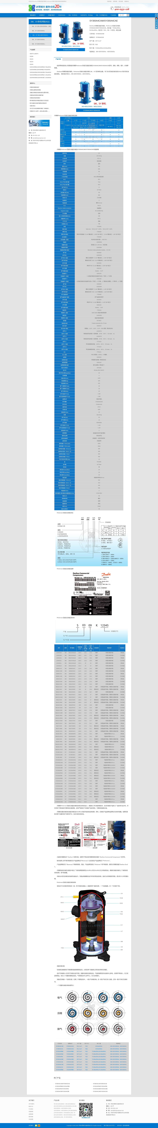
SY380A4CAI (59, 1049)
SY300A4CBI (59, 1062)
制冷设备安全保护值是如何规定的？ (38, 103)
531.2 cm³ (79, 1046)
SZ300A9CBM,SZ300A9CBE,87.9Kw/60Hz (40, 72)
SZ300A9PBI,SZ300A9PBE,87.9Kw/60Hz (40, 69)
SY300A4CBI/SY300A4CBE (62, 1091)
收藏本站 (126, 1)
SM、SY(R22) (72, 15)
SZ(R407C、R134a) (86, 15)
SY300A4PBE (70, 1051)
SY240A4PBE (70, 1069)
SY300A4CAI (59, 1067)
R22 (86, 1046)
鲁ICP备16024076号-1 (109, 1125)
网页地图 (121, 1)
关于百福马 (31, 1104)
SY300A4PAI (59, 1056)
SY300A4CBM (59, 1059)
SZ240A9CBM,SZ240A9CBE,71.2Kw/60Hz (40, 77)
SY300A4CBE (70, 1059)
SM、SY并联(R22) (101, 15)
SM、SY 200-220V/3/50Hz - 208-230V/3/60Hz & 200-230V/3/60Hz (40, 27)
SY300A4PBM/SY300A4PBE (62, 1086)
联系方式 (31, 1106)
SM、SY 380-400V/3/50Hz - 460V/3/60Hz (39, 35)
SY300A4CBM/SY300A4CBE (100, 1088)
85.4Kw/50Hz (99, 1046)
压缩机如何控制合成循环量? (37, 95)
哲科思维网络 (126, 1125)
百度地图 (109, 1)
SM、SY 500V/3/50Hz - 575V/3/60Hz (37, 44)
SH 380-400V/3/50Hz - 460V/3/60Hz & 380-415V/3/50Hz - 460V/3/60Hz (65, 1108)
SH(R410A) (61, 15)
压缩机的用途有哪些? (35, 98)
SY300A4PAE (70, 1054)
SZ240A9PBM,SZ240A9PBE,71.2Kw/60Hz (40, 75)
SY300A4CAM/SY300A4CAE (100, 1091)
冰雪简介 (42, 15)
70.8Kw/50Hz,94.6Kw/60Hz (99, 1051)
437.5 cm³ (79, 1051)
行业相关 (113, 15)
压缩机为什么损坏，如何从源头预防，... (39, 111)
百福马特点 (32, 106)
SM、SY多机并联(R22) (40, 22)
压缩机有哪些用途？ (35, 87)
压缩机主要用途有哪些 (35, 90)
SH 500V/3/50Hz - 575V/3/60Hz (62, 1112)
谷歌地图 (115, 1)
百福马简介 (51, 15)
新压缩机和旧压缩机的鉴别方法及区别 (39, 100)
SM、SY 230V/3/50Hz (38, 30)
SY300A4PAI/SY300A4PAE (62, 1088)
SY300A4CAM (59, 1064)
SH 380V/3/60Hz (73, 1110)
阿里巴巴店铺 (39, 1125)
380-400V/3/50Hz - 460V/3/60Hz (118, 1046)
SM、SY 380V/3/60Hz (38, 39)
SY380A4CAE (70, 1046)
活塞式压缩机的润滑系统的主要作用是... (39, 92)
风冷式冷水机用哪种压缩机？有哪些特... (39, 108)
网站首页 (33, 15)
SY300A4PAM (59, 1054)
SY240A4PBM (59, 1069)
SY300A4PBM (59, 1051)
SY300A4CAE (70, 1064)
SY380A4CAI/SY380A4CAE (100, 1083)
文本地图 (31, 1119)
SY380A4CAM (59, 1046)
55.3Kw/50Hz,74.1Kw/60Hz (99, 1069)
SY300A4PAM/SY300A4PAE (100, 1086)
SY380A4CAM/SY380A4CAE (62, 1083)
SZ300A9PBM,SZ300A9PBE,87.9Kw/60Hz (40, 67)
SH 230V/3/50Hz (67, 1106)
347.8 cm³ (79, 1069)
